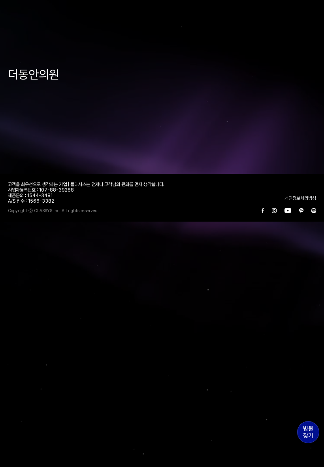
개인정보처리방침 (300, 198)
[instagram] (274, 211)
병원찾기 (308, 432)
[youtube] (288, 211)
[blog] (313, 211)
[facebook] (263, 211)
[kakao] (301, 211)
